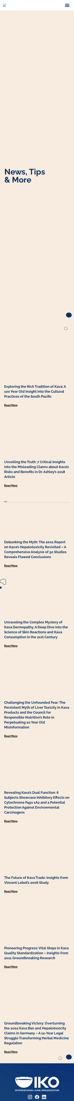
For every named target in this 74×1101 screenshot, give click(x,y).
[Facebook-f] (37, 1097)
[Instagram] (30, 1097)
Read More (10, 405)
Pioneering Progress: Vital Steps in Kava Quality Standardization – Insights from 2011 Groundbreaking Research (36, 953)
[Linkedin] (44, 1097)
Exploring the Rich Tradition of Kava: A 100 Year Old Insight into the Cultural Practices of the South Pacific (35, 391)
